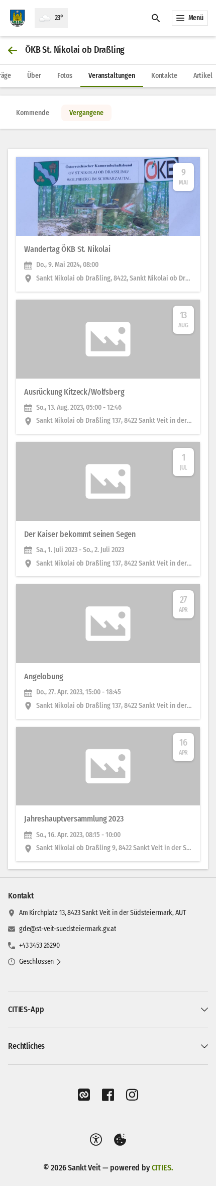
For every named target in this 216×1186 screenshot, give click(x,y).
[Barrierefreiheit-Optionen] (96, 1140)
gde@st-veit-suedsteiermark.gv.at (68, 929)
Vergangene (86, 113)
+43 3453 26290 (39, 945)
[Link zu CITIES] (84, 1095)
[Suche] (156, 18)
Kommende (32, 113)
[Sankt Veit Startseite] (17, 18)
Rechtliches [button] (26, 1046)
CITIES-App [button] (26, 1009)
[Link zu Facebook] (108, 1095)
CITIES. (162, 1167)
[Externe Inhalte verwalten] (120, 1140)
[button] (40, 962)
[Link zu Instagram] (132, 1095)
